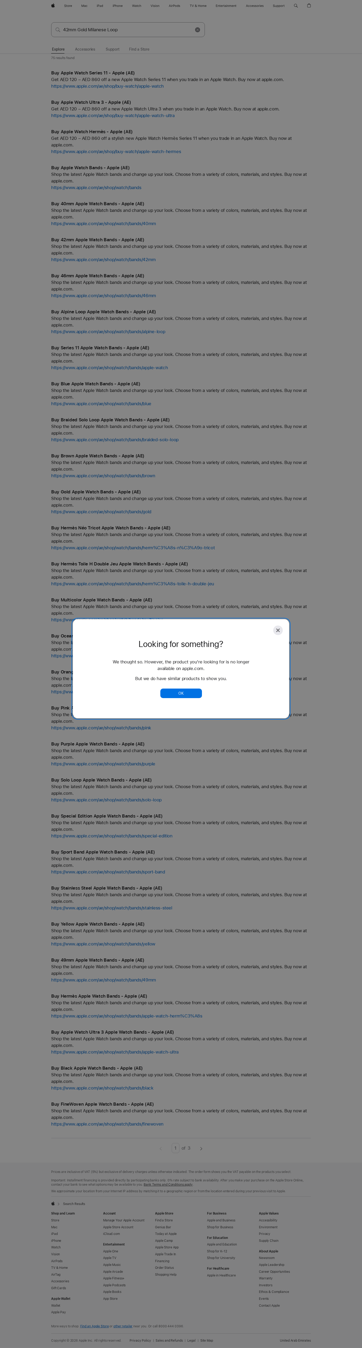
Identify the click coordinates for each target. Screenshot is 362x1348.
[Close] (278, 630)
